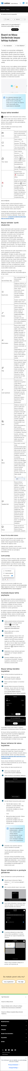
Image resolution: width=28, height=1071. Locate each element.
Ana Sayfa (3, 9)
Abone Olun (15, 29)
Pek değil (20, 981)
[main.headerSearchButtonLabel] (20, 3)
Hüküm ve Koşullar (6, 1052)
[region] (14, 1063)
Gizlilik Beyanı (5, 1054)
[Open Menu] (26, 3)
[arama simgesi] (20, 3)
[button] (23, 3)
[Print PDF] (10, 29)
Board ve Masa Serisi (7, 1001)
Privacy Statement (13, 1064)
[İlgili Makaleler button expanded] (25, 997)
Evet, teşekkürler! (8, 981)
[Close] (26, 1058)
